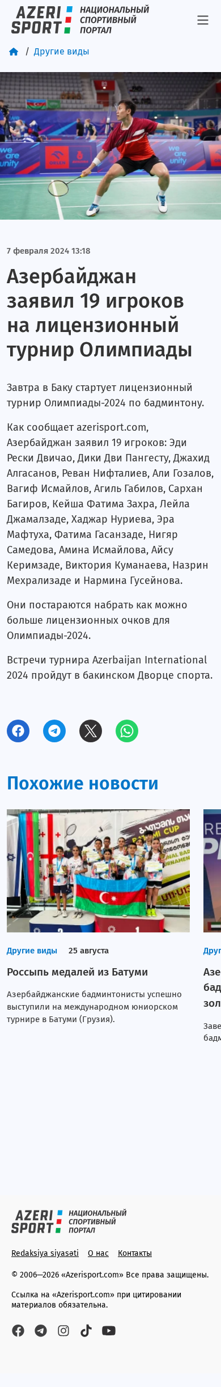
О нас (98, 1253)
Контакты (135, 1253)
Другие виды (62, 51)
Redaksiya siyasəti (45, 1253)
